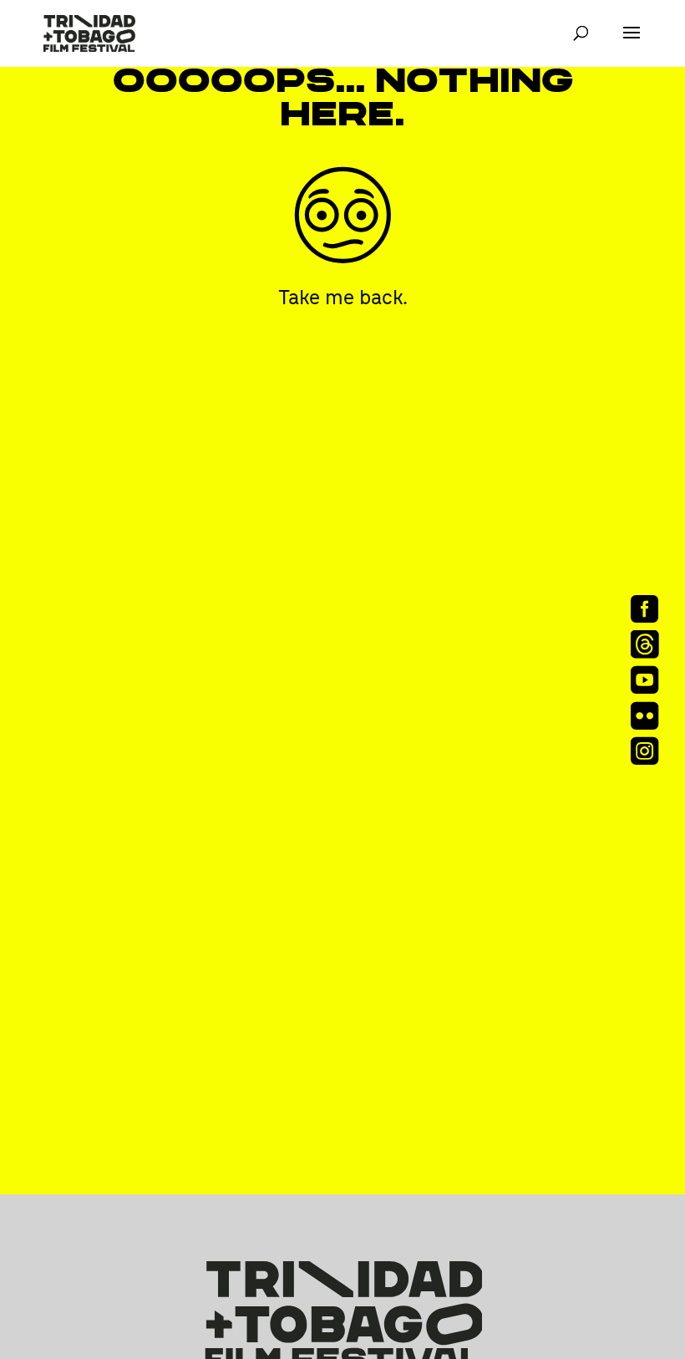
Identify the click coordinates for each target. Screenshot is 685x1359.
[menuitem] (650, 608)
